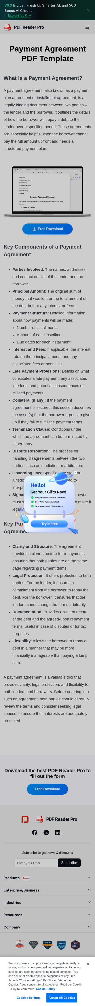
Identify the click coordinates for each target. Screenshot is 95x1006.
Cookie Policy (45, 989)
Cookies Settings (28, 997)
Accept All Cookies (62, 997)
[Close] (88, 964)
